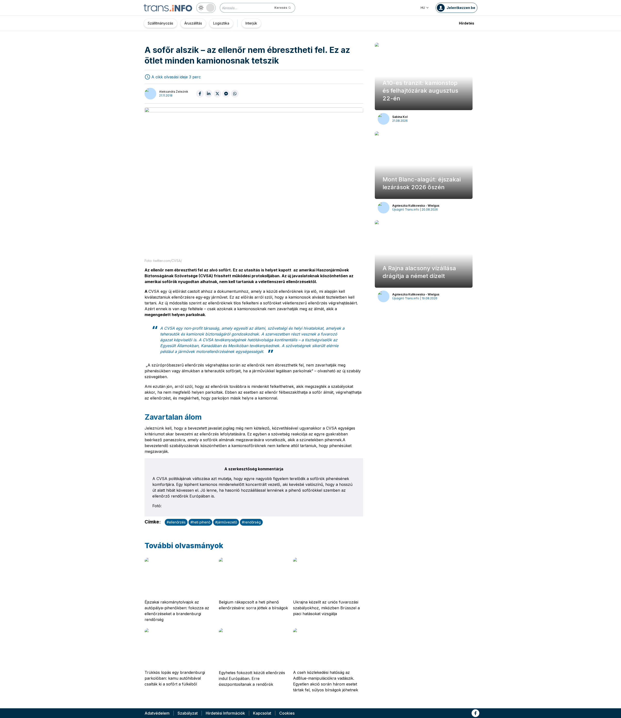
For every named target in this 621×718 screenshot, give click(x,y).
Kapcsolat (262, 713)
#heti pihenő (200, 522)
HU (423, 7)
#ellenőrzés (176, 522)
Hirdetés (466, 23)
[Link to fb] (475, 713)
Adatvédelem (157, 713)
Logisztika (221, 23)
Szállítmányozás (160, 23)
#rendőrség (251, 522)
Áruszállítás (193, 23)
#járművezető (226, 522)
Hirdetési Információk (225, 713)
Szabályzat (188, 713)
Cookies (286, 713)
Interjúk (251, 23)
